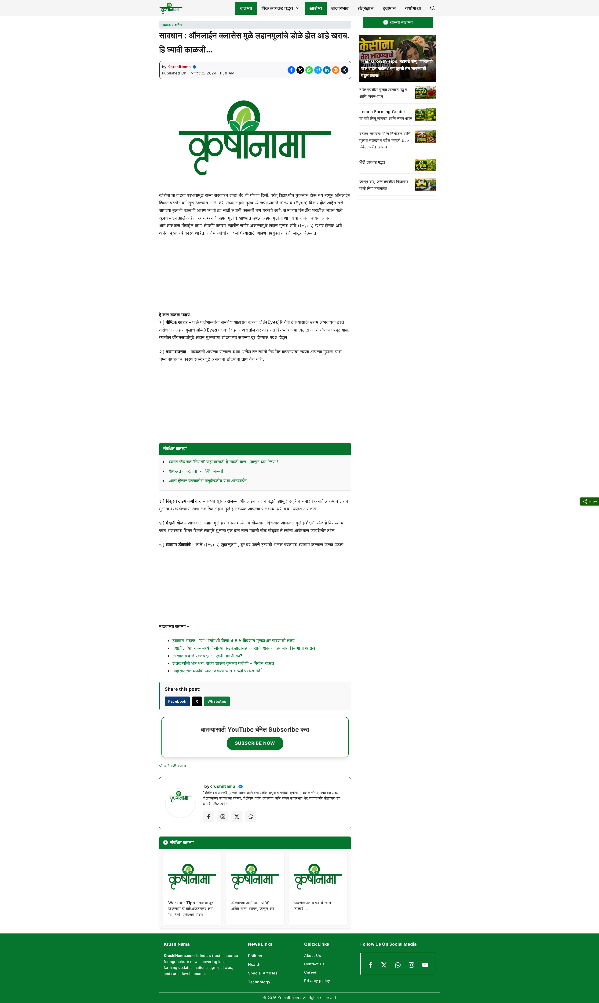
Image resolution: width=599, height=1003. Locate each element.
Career (310, 972)
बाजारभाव (340, 8)
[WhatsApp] (397, 964)
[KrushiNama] (171, 8)
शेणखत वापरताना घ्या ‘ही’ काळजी (196, 471)
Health (254, 964)
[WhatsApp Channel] (250, 816)
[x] (236, 816)
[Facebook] (208, 816)
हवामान (389, 8)
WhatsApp (217, 701)
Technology (259, 982)
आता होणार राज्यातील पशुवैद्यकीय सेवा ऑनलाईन (208, 480)
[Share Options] (344, 70)
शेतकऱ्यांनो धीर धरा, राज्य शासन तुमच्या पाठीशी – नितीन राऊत (223, 663)
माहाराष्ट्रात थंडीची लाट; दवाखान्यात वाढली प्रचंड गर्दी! (217, 671)
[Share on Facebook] (291, 70)
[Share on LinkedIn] (327, 70)
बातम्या (246, 8)
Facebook (177, 701)
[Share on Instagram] (336, 70)
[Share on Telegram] (318, 70)
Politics (255, 955)
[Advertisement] (255, 276)
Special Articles (263, 973)
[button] (433, 8)
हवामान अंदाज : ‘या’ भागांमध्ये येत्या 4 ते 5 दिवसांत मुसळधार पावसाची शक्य (233, 640)
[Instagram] (222, 816)
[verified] (194, 67)
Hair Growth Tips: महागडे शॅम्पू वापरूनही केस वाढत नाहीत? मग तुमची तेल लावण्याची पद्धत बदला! (397, 68)
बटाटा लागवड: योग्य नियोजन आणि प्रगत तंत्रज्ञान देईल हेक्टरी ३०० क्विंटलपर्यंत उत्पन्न (385, 140)
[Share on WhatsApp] (309, 70)
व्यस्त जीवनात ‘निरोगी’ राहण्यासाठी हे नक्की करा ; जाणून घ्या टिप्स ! (223, 462)
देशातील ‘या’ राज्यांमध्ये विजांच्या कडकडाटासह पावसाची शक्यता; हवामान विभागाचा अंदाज (243, 648)
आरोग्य (316, 8)
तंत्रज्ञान (366, 8)
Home (166, 25)
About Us (312, 955)
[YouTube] (425, 964)
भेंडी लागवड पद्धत (372, 162)
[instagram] (411, 964)
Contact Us (314, 964)
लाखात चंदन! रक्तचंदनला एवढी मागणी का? (207, 656)
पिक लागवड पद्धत (277, 8)
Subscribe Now (255, 743)
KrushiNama (179, 66)
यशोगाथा (413, 8)
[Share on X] (300, 70)
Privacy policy (317, 980)
